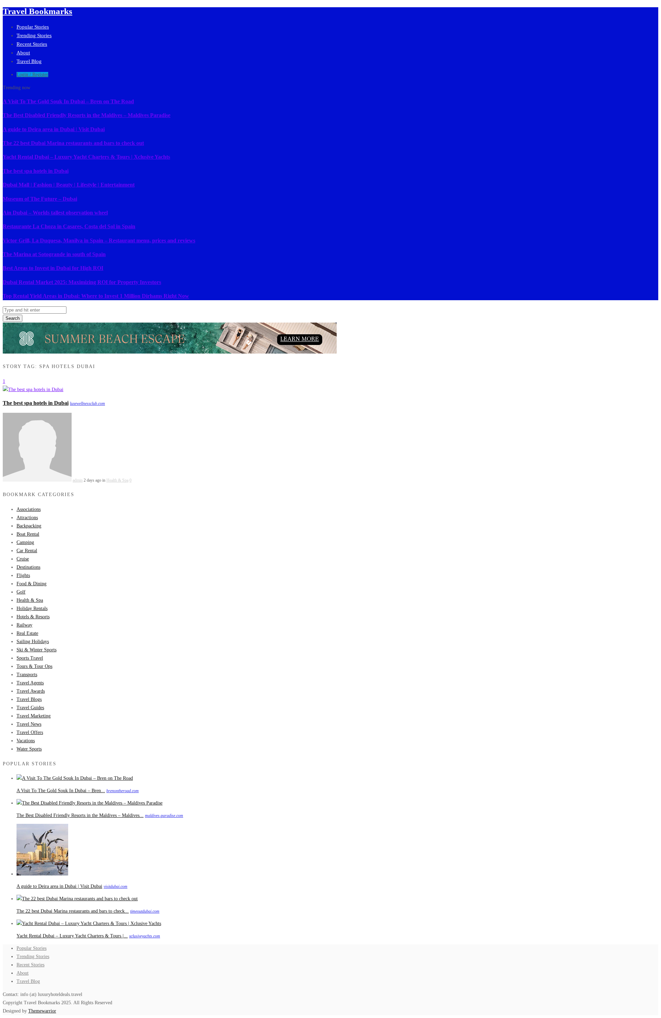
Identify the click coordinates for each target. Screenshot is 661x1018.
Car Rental (27, 550)
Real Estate (27, 633)
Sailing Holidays (33, 641)
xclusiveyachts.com (144, 936)
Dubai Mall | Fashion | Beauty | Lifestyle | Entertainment (69, 184)
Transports (27, 674)
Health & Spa (117, 480)
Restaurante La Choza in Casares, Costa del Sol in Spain (69, 226)
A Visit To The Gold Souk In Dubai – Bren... (61, 790)
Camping (25, 542)
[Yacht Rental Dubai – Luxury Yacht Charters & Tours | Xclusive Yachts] (89, 923)
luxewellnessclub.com (87, 403)
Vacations (26, 740)
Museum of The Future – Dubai (40, 199)
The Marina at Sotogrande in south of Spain (54, 254)
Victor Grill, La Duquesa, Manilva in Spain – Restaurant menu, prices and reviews (99, 240)
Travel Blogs (29, 699)
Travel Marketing (34, 715)
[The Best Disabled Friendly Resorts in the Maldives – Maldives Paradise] (89, 803)
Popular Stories (33, 27)
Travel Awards (31, 691)
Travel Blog (29, 61)
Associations (29, 509)
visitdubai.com (115, 886)
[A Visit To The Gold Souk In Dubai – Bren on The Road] (75, 778)
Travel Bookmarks (37, 11)
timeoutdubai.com (144, 911)
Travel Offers (30, 732)
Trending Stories (34, 35)
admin (78, 480)
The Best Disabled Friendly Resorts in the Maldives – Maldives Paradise (86, 115)
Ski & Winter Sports (36, 649)
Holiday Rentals (32, 608)
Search (13, 318)
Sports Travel (30, 658)
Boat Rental (28, 534)
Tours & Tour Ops (34, 666)
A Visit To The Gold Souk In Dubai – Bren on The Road (68, 101)
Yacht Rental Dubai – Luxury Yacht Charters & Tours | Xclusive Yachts (86, 157)
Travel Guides (30, 707)
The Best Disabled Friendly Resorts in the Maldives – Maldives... (80, 815)
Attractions (27, 517)
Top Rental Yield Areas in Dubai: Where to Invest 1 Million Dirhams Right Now (96, 296)
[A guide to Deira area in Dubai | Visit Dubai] (42, 874)
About (23, 52)
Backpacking (29, 525)
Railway (24, 625)
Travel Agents (30, 682)
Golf (21, 592)
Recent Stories (32, 44)
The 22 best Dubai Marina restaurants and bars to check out (73, 143)
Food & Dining (31, 583)
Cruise (23, 559)
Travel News (29, 724)
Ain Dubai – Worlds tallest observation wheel (55, 212)
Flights (23, 575)
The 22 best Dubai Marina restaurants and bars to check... (73, 911)
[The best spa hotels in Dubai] (33, 389)
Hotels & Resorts (33, 616)
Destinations (28, 567)
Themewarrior (42, 1011)
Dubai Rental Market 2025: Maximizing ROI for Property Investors (82, 282)
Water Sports (29, 749)
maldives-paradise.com (164, 815)
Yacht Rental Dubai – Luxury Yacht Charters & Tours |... (72, 935)
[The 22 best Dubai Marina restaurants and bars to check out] (77, 898)
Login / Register (32, 74)
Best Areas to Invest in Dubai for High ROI (53, 268)
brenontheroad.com (122, 790)
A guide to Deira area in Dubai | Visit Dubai (54, 129)
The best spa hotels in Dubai (36, 171)
